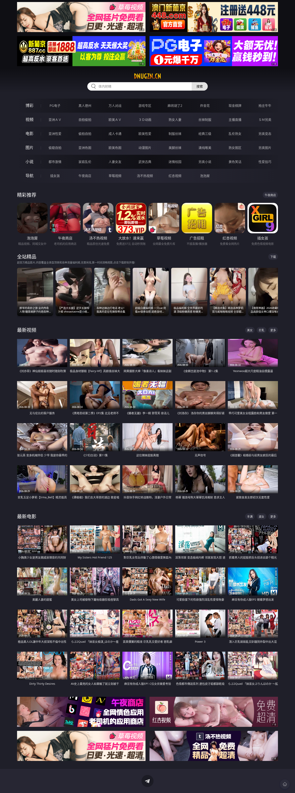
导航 (29, 175)
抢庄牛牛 (264, 105)
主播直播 (235, 119)
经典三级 (204, 133)
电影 (29, 133)
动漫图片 (144, 148)
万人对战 (115, 105)
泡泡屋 (205, 176)
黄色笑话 (235, 162)
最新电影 (26, 516)
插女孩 (55, 176)
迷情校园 (175, 162)
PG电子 (55, 105)
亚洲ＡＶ (55, 119)
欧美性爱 (144, 133)
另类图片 (264, 148)
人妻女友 (115, 162)
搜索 (199, 86)
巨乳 (261, 330)
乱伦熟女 (235, 133)
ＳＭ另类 (264, 119)
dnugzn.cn (147, 76)
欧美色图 (115, 148)
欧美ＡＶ (115, 119)
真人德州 (84, 105)
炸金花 (205, 105)
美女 (250, 330)
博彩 (29, 105)
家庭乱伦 (84, 162)
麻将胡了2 (175, 105)
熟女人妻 (175, 119)
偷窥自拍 (55, 148)
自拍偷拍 (84, 119)
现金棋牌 (235, 105)
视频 (29, 119)
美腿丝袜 (175, 148)
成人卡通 (115, 133)
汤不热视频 (145, 176)
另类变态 (264, 133)
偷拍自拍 (84, 133)
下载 (273, 257)
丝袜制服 (204, 119)
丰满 (250, 516)
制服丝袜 (175, 133)
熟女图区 (235, 148)
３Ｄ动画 (144, 119)
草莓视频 (115, 176)
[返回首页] (285, 784)
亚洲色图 (84, 148)
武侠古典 (144, 162)
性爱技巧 (264, 162)
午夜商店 (84, 176)
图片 (29, 147)
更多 (273, 330)
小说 (29, 161)
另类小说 (204, 162)
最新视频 (26, 330)
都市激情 (55, 162)
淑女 (261, 516)
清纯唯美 (204, 148)
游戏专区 (144, 105)
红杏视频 (175, 176)
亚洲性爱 (55, 133)
